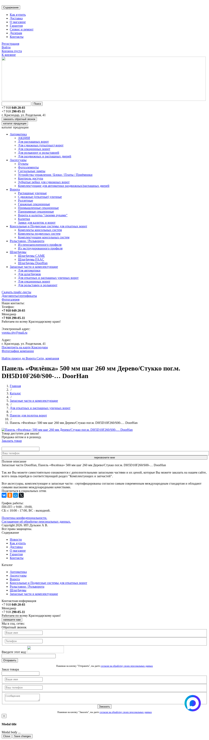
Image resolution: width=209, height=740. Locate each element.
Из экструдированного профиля (40, 248)
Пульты (23, 163)
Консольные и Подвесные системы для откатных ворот (48, 226)
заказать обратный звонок (19, 119)
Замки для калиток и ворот (37, 222)
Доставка (16, 18)
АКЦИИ (24, 138)
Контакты (16, 36)
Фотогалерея (10, 299)
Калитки (24, 219)
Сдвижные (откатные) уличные (40, 197)
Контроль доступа (30, 178)
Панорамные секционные (36, 211)
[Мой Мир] (15, 495)
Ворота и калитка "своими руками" (43, 215)
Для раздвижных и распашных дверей (44, 156)
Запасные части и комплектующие (34, 266)
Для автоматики (29, 270)
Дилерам (16, 33)
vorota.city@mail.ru (14, 332)
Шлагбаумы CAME (31, 255)
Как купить (18, 14)
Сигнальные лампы (31, 171)
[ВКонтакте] (4, 495)
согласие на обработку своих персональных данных (127, 666)
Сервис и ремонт (21, 29)
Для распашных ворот (33, 141)
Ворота (15, 189)
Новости (16, 539)
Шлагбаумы (18, 252)
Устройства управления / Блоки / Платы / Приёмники (55, 174)
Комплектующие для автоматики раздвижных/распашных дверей (63, 186)
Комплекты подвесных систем (39, 233)
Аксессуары (18, 160)
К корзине (9, 54)
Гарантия (16, 25)
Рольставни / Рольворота (27, 241)
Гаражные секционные (34, 204)
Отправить (9, 660)
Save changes (22, 736)
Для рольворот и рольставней (38, 152)
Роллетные (25, 200)
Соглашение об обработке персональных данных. (36, 521)
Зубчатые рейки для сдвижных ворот (44, 182)
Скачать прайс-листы (16, 292)
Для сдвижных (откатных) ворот (40, 145)
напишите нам (12, 619)
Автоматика (18, 134)
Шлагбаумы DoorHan (33, 263)
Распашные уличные (32, 193)
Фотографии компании (18, 351)
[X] (21, 495)
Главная (15, 386)
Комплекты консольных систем (40, 230)
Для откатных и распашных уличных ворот (48, 278)
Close (6, 736)
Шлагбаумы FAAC (31, 259)
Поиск (37, 103)
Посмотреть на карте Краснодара (25, 347)
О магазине (18, 22)
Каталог (15, 393)
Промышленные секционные (38, 208)
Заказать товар (12, 440)
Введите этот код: (14, 652)
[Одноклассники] (9, 495)
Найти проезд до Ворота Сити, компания (30, 358)
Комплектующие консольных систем (43, 237)
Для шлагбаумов (29, 274)
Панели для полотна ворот (28, 415)
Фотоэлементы (28, 167)
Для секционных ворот (34, 149)
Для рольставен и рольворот (37, 285)
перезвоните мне (104, 457)
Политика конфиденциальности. (24, 518)
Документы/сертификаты (19, 296)
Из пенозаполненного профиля (39, 244)
